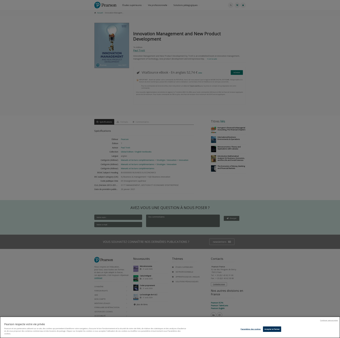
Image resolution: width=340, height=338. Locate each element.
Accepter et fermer (272, 329)
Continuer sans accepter (329, 320)
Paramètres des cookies (251, 329)
